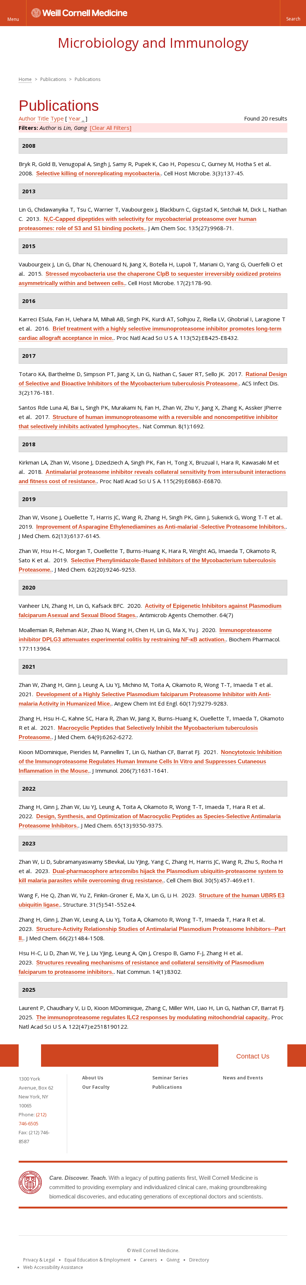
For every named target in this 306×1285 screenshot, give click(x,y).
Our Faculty (96, 1087)
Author (27, 118)
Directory (199, 1260)
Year (75, 118)
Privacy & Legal (39, 1260)
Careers (148, 1260)
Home (25, 79)
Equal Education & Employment (97, 1260)
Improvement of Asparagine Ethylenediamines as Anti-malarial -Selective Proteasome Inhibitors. (160, 526)
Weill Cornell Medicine (153, 1223)
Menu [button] (13, 19)
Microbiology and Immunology (153, 43)
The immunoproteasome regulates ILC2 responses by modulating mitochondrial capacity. (152, 1017)
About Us (92, 1078)
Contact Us (252, 1056)
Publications (167, 1087)
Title (43, 118)
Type (57, 118)
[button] (293, 13)
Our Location (30, 1055)
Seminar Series (170, 1078)
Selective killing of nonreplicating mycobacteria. (98, 173)
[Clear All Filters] (110, 127)
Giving (172, 1260)
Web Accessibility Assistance (53, 1267)
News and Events (243, 1078)
